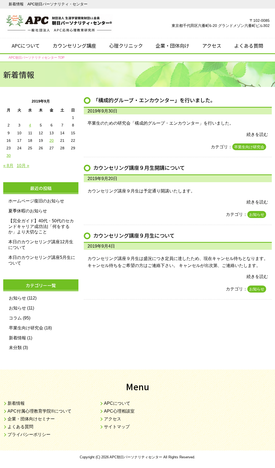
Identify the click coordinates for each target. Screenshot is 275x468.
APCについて (26, 45)
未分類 (15, 347)
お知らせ (256, 214)
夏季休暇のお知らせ (27, 211)
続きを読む (257, 134)
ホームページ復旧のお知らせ (36, 201)
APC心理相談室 (119, 411)
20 (51, 140)
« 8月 (8, 165)
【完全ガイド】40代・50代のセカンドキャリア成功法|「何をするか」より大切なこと (41, 226)
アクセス (211, 45)
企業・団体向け (172, 45)
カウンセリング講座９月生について (134, 235)
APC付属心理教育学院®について (39, 411)
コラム (15, 318)
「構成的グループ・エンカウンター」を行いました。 (154, 100)
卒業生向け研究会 (249, 147)
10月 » (23, 165)
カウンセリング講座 (74, 45)
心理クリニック (126, 45)
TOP (36, 57)
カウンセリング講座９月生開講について (139, 167)
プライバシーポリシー (29, 434)
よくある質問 (248, 45)
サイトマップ (117, 426)
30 (8, 155)
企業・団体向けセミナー (31, 419)
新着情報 (17, 338)
